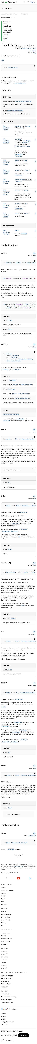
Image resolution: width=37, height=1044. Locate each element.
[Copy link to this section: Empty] (8, 833)
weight (17, 203)
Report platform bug (6, 994)
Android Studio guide (7, 975)
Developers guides (6, 978)
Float (21, 128)
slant (17, 191)
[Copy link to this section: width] (7, 766)
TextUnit (18, 181)
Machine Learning (6, 914)
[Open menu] (2, 2)
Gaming (3, 911)
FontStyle (25, 142)
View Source (30, 51)
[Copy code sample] (34, 277)
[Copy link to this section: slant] (7, 632)
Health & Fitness (5, 917)
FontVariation (12, 67)
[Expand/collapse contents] (11, 22)
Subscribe (23, 1035)
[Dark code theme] (34, 66)
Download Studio (6, 984)
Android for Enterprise (7, 890)
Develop (16, 14)
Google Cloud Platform (7, 1022)
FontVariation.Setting (23, 101)
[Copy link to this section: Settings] (9, 344)
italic (17, 170)
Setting (17, 126)
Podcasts (3, 904)
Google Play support (6, 999)
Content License (18, 866)
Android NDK (5, 987)
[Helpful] (12, 17)
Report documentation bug (8, 997)
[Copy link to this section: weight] (8, 683)
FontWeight (27, 141)
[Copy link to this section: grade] (7, 430)
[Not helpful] (15, 17)
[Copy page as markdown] (31, 45)
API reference (7, 8)
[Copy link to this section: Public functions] (19, 245)
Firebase (3, 1019)
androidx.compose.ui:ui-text (28, 48)
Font (18, 537)
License (9, 1031)
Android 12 (4, 965)
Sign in (33, 2)
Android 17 (4, 951)
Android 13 (4, 962)
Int (25, 161)
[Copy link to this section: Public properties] (21, 825)
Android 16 (4, 954)
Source (3, 896)
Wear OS (3, 936)
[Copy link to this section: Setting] (8, 253)
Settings (18, 139)
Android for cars (5, 941)
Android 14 (4, 960)
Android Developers (6, 14)
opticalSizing (20, 179)
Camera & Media (6, 920)
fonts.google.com (20, 83)
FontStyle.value (23, 393)
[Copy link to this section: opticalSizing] (13, 563)
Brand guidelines (17, 1031)
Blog (2, 901)
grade (17, 161)
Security (3, 893)
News (2, 898)
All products (4, 1025)
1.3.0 (34, 53)
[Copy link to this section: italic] (7, 496)
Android (3, 887)
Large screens (5, 933)
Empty (17, 230)
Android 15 (4, 957)
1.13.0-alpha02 (32, 835)
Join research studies (7, 1002)
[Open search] (25, 2)
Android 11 (4, 968)
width (17, 213)
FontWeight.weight (25, 384)
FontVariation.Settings (15, 110)
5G (2, 925)
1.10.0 (34, 347)
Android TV (4, 944)
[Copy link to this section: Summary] (12, 90)
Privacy (3, 923)
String (27, 126)
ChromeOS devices (6, 938)
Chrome (3, 1016)
